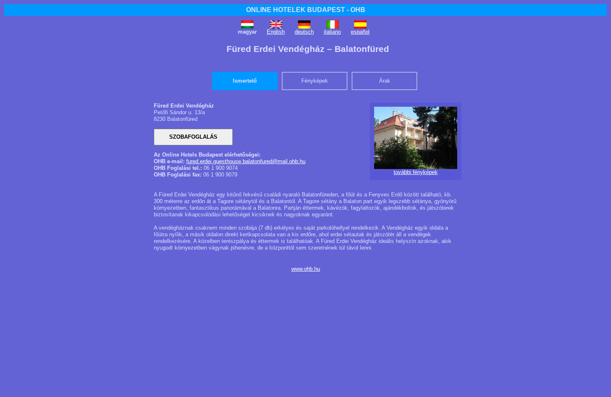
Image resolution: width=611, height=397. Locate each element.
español (360, 32)
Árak (384, 81)
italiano (332, 32)
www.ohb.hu (305, 269)
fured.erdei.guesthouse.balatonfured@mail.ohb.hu (246, 161)
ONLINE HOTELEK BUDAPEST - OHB (305, 9)
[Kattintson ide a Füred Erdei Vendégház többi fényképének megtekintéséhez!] (415, 167)
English (276, 32)
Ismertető (245, 81)
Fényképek (314, 81)
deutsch (304, 32)
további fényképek (416, 172)
